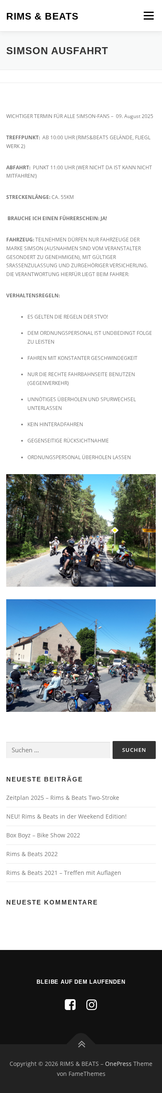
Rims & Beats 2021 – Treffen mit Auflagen (63, 873)
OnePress (118, 1064)
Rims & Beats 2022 (32, 854)
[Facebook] (70, 1004)
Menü (148, 15)
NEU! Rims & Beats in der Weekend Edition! (66, 816)
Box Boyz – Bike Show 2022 (43, 835)
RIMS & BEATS (42, 16)
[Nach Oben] (81, 1044)
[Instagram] (91, 1004)
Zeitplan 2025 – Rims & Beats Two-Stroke (62, 798)
